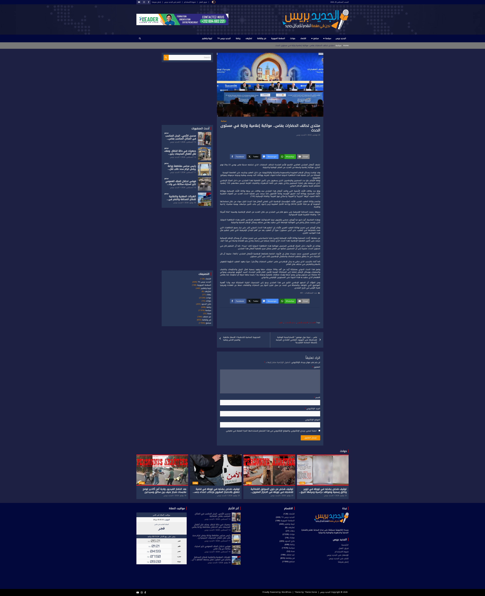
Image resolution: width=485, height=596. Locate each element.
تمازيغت (249, 38)
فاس (281, 322)
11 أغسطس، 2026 (188, 172)
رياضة (238, 38)
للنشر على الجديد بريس (172, 2)
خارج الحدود (206, 304)
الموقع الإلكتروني (312, 419)
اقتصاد (303, 38)
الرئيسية (345, 545)
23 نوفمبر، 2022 (314, 135)
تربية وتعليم (207, 38)
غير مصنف (207, 316)
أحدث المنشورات (200, 128)
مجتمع (316, 38)
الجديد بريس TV (224, 38)
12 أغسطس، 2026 (188, 142)
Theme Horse (311, 592)
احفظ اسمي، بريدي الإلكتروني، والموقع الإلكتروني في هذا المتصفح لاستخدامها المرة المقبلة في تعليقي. (271, 431)
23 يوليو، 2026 (341, 495)
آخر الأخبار (233, 508)
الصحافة (312, 322)
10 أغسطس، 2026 (188, 187)
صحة (209, 313)
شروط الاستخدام (190, 2)
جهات (208, 294)
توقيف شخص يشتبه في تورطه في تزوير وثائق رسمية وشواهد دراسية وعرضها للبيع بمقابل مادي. (324, 492)
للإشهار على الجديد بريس (338, 555)
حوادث (292, 38)
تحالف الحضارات (290, 322)
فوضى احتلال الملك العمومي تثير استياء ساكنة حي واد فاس (180, 184)
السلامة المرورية (278, 38)
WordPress (286, 592)
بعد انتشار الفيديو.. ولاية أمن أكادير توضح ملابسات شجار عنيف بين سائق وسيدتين (164, 490)
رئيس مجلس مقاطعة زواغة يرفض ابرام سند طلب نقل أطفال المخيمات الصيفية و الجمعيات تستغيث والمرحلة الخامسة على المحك (211, 539)
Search (166, 57)
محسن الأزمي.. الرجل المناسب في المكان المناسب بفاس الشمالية (180, 138)
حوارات (208, 301)
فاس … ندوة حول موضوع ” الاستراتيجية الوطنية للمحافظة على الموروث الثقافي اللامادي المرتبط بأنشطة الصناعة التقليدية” (296, 339)
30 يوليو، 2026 (190, 202)
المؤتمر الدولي (302, 322)
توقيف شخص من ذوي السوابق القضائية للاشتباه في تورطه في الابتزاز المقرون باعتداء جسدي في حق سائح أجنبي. (272, 492)
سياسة (328, 38)
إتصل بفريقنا (156, 2)
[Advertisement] (270, 143)
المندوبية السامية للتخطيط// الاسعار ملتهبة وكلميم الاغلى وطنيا (241, 338)
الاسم (317, 397)
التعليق (316, 367)
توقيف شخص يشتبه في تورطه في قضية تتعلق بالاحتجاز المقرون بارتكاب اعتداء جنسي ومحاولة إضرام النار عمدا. (216, 492)
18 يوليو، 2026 (180, 495)
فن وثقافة (261, 38)
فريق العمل (203, 2)
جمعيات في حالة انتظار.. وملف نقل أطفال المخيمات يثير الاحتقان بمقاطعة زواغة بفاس (180, 154)
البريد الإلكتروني (312, 408)
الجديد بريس (341, 38)
